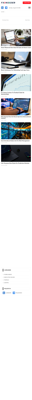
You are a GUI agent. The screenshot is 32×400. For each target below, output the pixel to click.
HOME (2, 11)
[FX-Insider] (8, 3)
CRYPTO (6, 282)
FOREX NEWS (8, 274)
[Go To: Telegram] (6, 8)
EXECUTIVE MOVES (9, 277)
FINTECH (6, 280)
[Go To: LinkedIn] (2, 8)
